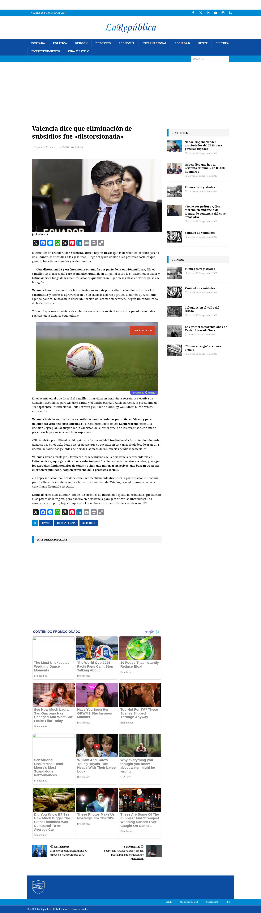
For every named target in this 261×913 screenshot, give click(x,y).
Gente (203, 43)
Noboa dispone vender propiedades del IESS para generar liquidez (203, 145)
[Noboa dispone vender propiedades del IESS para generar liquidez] (174, 146)
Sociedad (182, 43)
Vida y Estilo (78, 51)
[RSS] (230, 13)
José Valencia (66, 523)
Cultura (222, 43)
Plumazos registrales (200, 187)
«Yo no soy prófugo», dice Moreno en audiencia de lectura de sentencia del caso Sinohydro (205, 212)
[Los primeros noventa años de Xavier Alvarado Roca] (174, 331)
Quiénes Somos (189, 902)
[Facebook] (193, 13)
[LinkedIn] (208, 13)
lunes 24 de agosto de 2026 (201, 334)
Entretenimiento (45, 51)
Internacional (155, 43)
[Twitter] (200, 13)
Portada (38, 43)
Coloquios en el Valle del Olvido (202, 309)
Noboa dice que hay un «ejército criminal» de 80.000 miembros (205, 168)
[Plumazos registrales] (174, 191)
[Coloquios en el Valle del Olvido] (174, 311)
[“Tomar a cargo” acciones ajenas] (174, 350)
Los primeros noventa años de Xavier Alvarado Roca (206, 328)
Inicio (169, 902)
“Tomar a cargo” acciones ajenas (203, 347)
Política (60, 43)
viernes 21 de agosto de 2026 (202, 354)
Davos (46, 523)
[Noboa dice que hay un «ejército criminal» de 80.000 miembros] (174, 168)
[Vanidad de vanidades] (174, 237)
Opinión (81, 43)
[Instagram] (223, 13)
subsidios (88, 523)
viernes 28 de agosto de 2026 (202, 153)
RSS (228, 902)
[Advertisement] (130, 91)
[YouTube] (215, 13)
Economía (127, 43)
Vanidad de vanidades (200, 232)
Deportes (103, 43)
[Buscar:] (210, 58)
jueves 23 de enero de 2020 (53, 147)
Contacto (212, 902)
